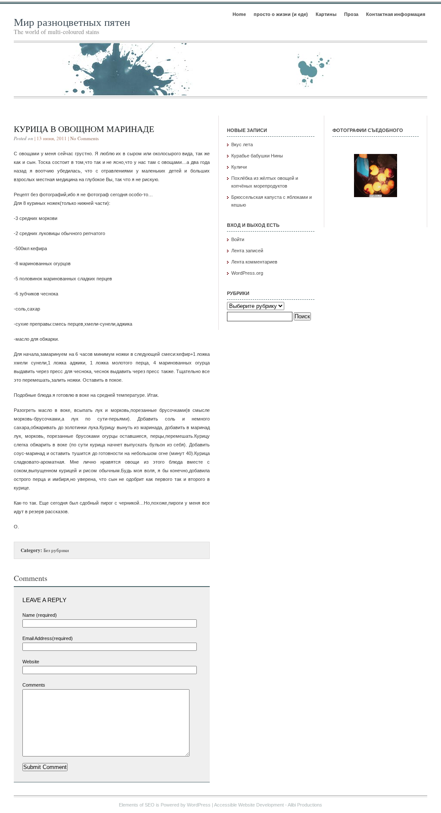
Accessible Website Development (249, 804)
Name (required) (39, 615)
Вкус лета (242, 144)
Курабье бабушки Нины (257, 155)
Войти (237, 239)
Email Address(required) (47, 638)
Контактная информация (395, 14)
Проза (351, 14)
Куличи (239, 167)
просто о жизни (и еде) (281, 14)
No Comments (84, 138)
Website (30, 661)
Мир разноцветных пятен (72, 22)
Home (239, 14)
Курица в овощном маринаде (84, 129)
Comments (33, 684)
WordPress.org (247, 273)
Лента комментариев (254, 261)
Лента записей (247, 250)
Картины (326, 14)
